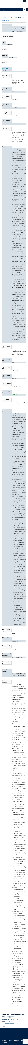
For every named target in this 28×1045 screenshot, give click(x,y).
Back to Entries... (6, 20)
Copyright (22, 1040)
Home (3, 15)
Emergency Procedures (7, 1040)
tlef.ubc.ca (9, 1021)
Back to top (5, 1026)
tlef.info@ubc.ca (9, 1023)
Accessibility (4, 1042)
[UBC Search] (24, 2)
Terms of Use (16, 1040)
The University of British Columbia (10, 3)
